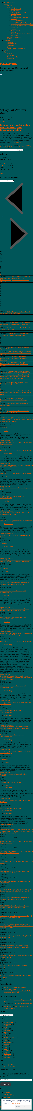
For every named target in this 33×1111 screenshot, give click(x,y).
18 (0, 326)
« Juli (1, 173)
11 (2, 165)
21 (8, 167)
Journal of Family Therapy (18, 12)
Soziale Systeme (15, 27)
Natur (24, 147)
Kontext (13, 15)
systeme (13, 29)
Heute (1, 216)
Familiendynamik (16, 9)
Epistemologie (4, 147)
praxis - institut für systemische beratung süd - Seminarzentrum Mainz (13, 591)
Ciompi (28, 145)
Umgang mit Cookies (15, 1103)
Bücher (9, 5)
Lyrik (5, 1040)
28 (0, 380)
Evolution (12, 147)
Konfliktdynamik (16, 14)
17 (0, 320)
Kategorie (10, 47)
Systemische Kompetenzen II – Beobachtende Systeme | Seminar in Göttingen (13, 399)
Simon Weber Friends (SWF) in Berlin (11, 782)
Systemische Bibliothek (14, 37)
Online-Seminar (8, 524)
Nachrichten (7, 1042)
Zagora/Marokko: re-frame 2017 (16, 48)
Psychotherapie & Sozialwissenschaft (22, 24)
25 (0, 345)
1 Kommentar (4, 121)
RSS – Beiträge (8, 1064)
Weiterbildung (8, 453)
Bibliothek (7, 1030)
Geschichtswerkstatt (9, 2)
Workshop (7, 501)
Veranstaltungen (8, 40)
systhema (13, 32)
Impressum (10, 58)
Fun (5, 1035)
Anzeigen (6, 1025)
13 (6, 165)
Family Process (15, 10)
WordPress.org (8, 1097)
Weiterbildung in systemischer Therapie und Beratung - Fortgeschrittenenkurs (15, 312)
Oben (1, 1110)
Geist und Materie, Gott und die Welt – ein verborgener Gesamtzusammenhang (15, 127)
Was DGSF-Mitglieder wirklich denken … (16, 987)
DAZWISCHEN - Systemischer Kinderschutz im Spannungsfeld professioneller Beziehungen (14, 358)
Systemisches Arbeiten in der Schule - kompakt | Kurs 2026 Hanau (14, 411)
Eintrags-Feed (8, 1094)
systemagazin (8, 63)
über (5, 52)
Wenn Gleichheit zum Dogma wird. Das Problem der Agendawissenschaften (18, 991)
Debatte (6, 1034)
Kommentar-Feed (9, 1096)
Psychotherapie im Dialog (18, 22)
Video (5, 1052)
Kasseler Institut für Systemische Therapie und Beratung (16, 450)
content (6, 4)
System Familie (15, 30)
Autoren (6, 1027)
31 (0, 389)
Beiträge (9, 39)
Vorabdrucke (7, 1054)
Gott (20, 147)
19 (0, 331)
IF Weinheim (4, 427)
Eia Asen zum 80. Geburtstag (12, 989)
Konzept (9, 53)
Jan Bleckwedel (8, 1006)
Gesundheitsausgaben (10, 1037)
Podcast (6, 1045)
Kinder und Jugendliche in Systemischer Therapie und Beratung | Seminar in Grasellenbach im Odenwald (15, 352)
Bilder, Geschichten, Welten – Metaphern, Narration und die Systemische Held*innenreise (16, 323)
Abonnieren (5, 1084)
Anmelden (7, 1092)
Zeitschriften (11, 7)
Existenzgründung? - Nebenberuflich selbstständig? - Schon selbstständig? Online (14, 334)
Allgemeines (7, 1024)
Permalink (30, 147)
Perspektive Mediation (17, 20)
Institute (6, 50)
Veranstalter (10, 45)
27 (0, 274)
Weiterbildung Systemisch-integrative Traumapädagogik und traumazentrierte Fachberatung (15, 371)
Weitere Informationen (6, 440)
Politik (5, 1047)
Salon (5, 1049)
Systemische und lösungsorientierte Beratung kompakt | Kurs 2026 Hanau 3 (14, 383)
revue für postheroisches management (22, 25)
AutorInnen (10, 55)
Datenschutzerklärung (13, 57)
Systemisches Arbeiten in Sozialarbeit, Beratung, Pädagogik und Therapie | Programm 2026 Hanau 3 (15, 392)
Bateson (23, 145)
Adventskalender (8, 1022)
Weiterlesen (16, 142)
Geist (16, 147)
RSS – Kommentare (9, 1066)
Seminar (6, 431)
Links (5, 1039)
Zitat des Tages (8, 1057)
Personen (6, 1044)
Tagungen (10, 42)
